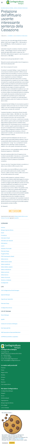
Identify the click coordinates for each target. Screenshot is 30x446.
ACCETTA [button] (12, 442)
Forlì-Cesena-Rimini (6, 384)
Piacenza (3, 367)
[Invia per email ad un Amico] (17, 211)
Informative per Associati (7, 240)
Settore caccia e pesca (6, 261)
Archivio (3, 227)
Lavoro (2, 246)
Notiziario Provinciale (6, 248)
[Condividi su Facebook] (12, 211)
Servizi (2, 395)
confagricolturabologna (21, 35)
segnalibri (17, 218)
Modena (3, 375)
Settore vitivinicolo (5, 277)
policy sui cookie (19, 438)
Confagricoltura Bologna (7, 391)
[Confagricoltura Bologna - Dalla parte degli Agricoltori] (15, 2)
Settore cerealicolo (5, 264)
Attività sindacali (5, 398)
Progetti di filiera (5, 254)
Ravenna (3, 382)
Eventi (2, 232)
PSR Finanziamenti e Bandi (7, 256)
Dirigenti (3, 393)
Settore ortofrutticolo (6, 269)
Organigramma (4, 400)
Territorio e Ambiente (6, 280)
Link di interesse (5, 407)
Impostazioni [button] (5, 442)
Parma (2, 370)
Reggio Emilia (4, 372)
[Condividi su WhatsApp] (10, 211)
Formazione (4, 235)
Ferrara (2, 379)
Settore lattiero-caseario (7, 267)
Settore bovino (4, 259)
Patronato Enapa (5, 251)
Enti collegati (4, 405)
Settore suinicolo (5, 272)
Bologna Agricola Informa (7, 230)
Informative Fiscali (5, 238)
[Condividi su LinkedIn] (20, 211)
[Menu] (2, 2)
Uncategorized (4, 282)
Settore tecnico (4, 275)
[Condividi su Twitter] (15, 211)
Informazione (4, 243)
